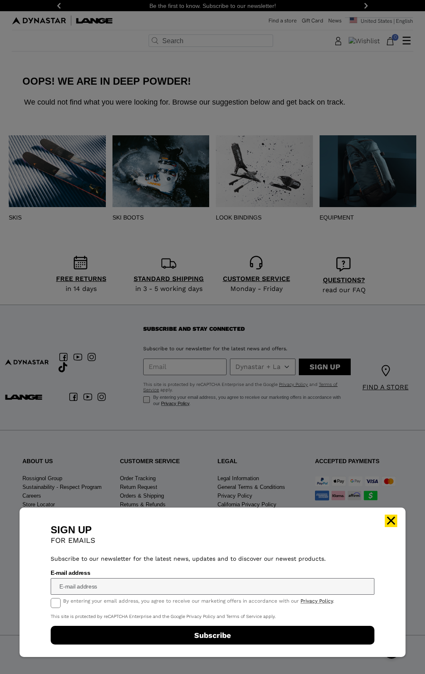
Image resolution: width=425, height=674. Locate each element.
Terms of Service (244, 616)
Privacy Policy (316, 601)
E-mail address (70, 572)
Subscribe (212, 635)
